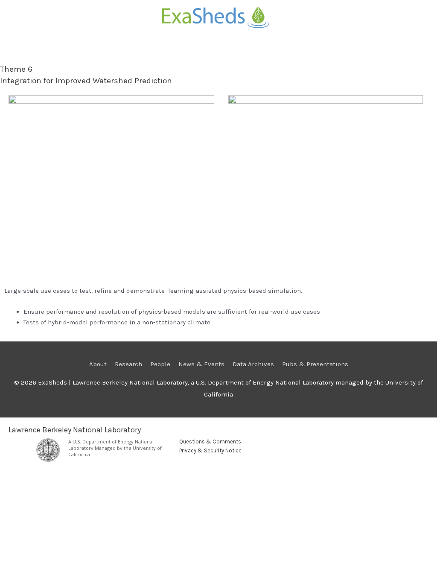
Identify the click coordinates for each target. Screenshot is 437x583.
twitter (365, 445)
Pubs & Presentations (315, 364)
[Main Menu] (218, 52)
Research (128, 364)
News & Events (201, 364)
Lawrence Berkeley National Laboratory (75, 429)
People (160, 364)
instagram (380, 445)
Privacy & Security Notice (210, 450)
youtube (423, 445)
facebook (409, 445)
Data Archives (253, 364)
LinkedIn (394, 445)
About (98, 364)
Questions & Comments (210, 441)
